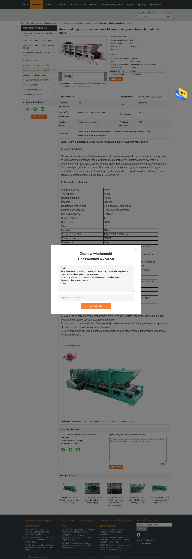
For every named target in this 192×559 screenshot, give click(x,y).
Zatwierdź (96, 306)
